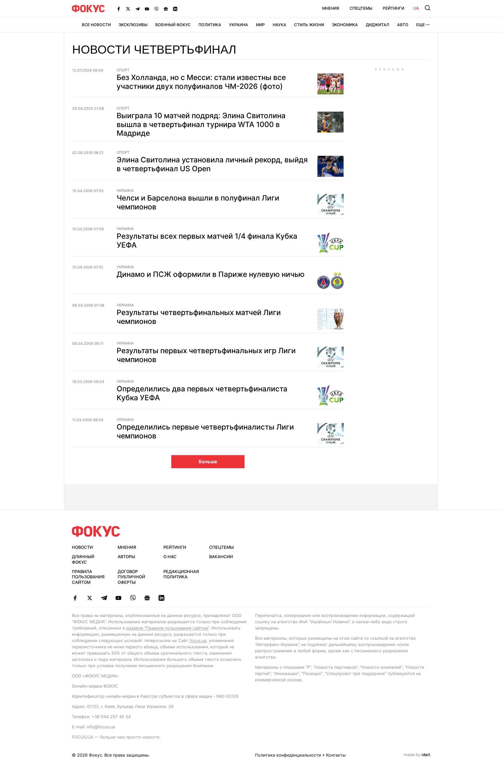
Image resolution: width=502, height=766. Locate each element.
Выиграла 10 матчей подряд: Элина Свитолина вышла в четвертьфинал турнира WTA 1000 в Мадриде (201, 124)
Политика (209, 24)
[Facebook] (118, 8)
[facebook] (75, 598)
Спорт (123, 70)
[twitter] (89, 598)
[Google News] (165, 8)
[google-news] (147, 598)
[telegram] (104, 598)
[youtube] (118, 598)
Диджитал (377, 24)
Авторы (126, 556)
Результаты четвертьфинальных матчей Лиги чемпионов (199, 317)
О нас (169, 556)
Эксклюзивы (133, 24)
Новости (82, 547)
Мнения (330, 8)
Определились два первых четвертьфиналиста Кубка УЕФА (202, 393)
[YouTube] (147, 8)
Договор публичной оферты (131, 577)
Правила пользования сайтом (88, 577)
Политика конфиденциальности (288, 755)
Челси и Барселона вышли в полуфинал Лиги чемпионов (198, 202)
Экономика (345, 24)
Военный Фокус (173, 24)
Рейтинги (393, 8)
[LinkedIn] (175, 8)
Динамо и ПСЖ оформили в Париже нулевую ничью (211, 274)
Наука (279, 24)
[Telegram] (137, 8)
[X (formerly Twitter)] (128, 8)
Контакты (336, 755)
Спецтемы (361, 8)
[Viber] (156, 8)
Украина (238, 24)
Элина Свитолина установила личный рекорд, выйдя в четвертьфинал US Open (212, 164)
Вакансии (221, 556)
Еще (420, 24)
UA (416, 8)
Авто (402, 24)
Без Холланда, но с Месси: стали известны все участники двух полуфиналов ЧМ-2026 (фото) (201, 82)
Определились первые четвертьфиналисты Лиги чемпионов (205, 431)
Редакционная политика (181, 574)
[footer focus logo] (96, 531)
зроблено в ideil (417, 755)
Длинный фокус (83, 559)
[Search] (427, 7)
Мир (260, 24)
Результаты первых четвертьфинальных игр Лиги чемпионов (206, 355)
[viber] (133, 598)
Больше (208, 461)
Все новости (96, 24)
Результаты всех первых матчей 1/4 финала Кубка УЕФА (207, 240)
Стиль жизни (309, 24)
